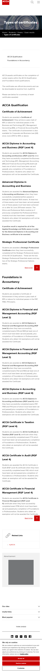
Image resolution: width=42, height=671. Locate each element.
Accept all (21, 658)
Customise (20, 668)
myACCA (12, 545)
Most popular (7, 617)
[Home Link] (21, 627)
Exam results (29, 32)
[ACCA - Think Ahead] (5, 4)
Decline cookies (21, 663)
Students (12, 32)
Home (4, 32)
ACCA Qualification (14, 57)
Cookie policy (24, 654)
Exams (20, 32)
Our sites (5, 606)
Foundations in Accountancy (18, 60)
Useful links (7, 612)
